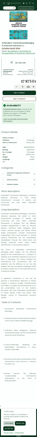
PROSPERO (15, 3)
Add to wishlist (19, 99)
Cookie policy (19, 433)
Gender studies (12, 184)
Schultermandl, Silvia (11, 48)
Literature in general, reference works (18, 174)
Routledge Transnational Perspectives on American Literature (18, 52)
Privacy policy (8, 433)
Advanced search (26, 8)
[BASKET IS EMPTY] (33, 3)
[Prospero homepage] (8, 3)
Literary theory (12, 180)
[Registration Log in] (26, 3)
